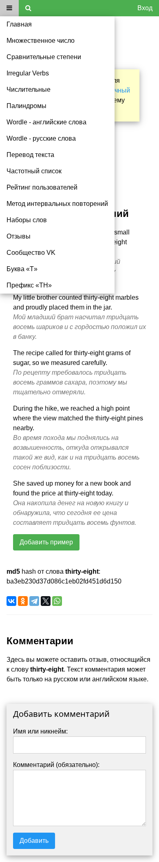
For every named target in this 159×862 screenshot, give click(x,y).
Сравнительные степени (44, 56)
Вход (144, 7)
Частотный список (34, 171)
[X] (46, 601)
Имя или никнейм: (40, 731)
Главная (19, 24)
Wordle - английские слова (46, 122)
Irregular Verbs (28, 73)
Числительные (29, 89)
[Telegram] (34, 601)
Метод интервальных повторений (57, 203)
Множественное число (41, 40)
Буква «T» (22, 268)
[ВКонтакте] (11, 601)
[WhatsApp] (57, 601)
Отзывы (19, 236)
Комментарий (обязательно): (56, 764)
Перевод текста (30, 154)
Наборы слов (27, 220)
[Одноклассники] (23, 601)
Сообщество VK (31, 252)
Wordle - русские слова (41, 138)
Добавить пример (46, 542)
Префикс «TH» (29, 285)
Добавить (34, 840)
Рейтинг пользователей (42, 187)
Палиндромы (26, 105)
